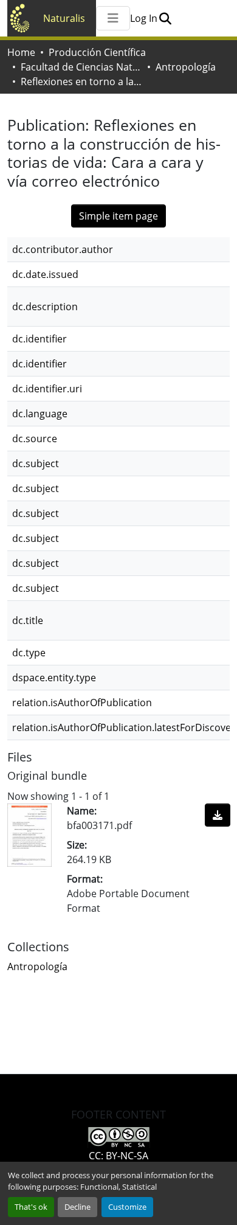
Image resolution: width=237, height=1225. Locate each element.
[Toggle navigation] (113, 18)
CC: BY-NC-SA (118, 1155)
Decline (77, 1206)
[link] (217, 815)
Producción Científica (97, 52)
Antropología (186, 67)
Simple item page (118, 216)
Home (21, 52)
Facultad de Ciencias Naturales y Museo (81, 67)
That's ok (31, 1206)
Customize (127, 1206)
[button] (165, 18)
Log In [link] (143, 18)
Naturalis (64, 18)
